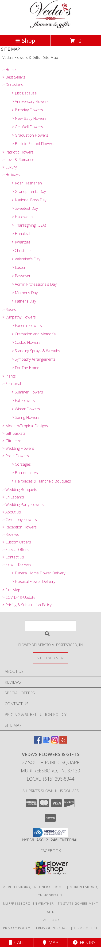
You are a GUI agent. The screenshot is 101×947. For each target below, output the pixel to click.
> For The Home (25, 367)
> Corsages (21, 464)
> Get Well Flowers (27, 126)
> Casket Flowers (26, 342)
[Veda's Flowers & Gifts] (50, 28)
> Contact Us (13, 557)
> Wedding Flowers (18, 448)
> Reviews (10, 534)
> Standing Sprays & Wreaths (36, 350)
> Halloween (22, 216)
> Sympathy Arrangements (33, 359)
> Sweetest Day (25, 208)
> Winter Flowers (26, 409)
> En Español (13, 497)
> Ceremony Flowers (19, 519)
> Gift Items (12, 440)
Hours (87, 942)
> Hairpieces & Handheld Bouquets (41, 481)
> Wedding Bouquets (19, 489)
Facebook (50, 850)
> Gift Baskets (14, 433)
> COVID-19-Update (18, 597)
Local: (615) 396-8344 (50, 779)
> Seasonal (11, 383)
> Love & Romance (18, 159)
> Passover (21, 275)
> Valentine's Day (26, 259)
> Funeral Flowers (27, 325)
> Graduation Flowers (30, 135)
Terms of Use (86, 928)
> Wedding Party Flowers (23, 504)
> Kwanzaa (21, 242)
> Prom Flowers (15, 455)
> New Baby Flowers (29, 118)
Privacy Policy (16, 928)
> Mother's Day (25, 292)
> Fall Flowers (23, 400)
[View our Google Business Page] (46, 742)
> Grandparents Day (29, 191)
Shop (28, 40)
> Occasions (12, 84)
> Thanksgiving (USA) (29, 225)
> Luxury (9, 167)
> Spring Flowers (25, 417)
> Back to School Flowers (33, 143)
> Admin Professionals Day (34, 284)
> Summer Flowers (27, 392)
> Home (9, 69)
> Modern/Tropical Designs (25, 425)
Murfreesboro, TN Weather (28, 903)
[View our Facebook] (38, 742)
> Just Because (24, 93)
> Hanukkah (21, 233)
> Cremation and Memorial (34, 334)
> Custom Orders (16, 542)
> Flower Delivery (16, 564)
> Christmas (21, 250)
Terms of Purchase (52, 928)
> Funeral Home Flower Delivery (38, 573)
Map (52, 942)
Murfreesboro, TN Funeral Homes (34, 887)
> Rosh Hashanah (27, 183)
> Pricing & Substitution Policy (26, 604)
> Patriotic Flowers (18, 152)
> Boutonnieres (25, 472)
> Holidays (11, 174)
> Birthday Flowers (27, 109)
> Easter (19, 267)
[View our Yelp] (63, 742)
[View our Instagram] (54, 742)
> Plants (9, 376)
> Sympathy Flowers (19, 317)
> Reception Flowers (19, 527)
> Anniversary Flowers (30, 101)
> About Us (11, 512)
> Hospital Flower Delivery (33, 581)
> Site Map (11, 589)
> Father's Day (24, 301)
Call (18, 942)
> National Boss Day (29, 199)
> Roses (9, 309)
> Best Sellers (13, 77)
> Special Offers (15, 549)
